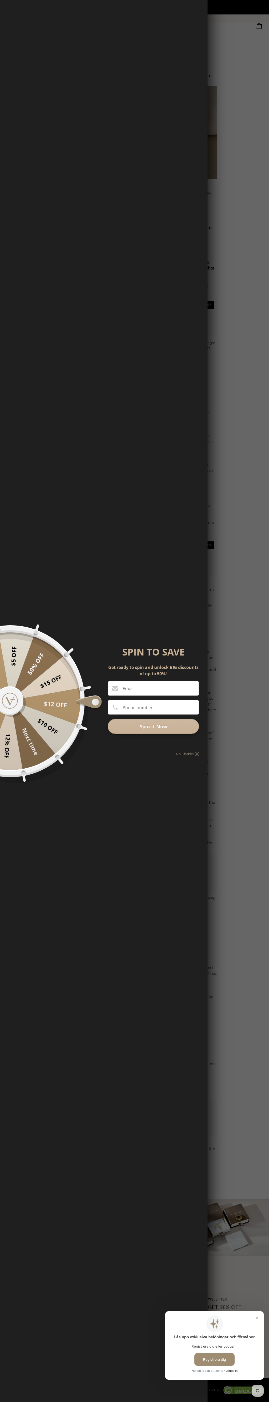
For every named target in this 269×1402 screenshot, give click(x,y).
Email (128, 689)
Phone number (138, 707)
